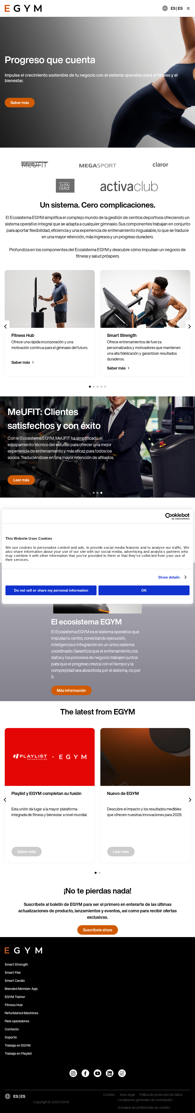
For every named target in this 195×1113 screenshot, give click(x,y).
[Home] (23, 8)
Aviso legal (127, 1095)
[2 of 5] (94, 387)
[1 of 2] (96, 873)
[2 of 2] (99, 873)
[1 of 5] (90, 387)
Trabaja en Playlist (18, 1053)
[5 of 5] (105, 387)
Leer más (21, 480)
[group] (50, 323)
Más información (71, 690)
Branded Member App (21, 988)
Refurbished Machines (21, 1012)
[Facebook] (85, 1073)
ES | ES (177, 8)
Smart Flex (13, 972)
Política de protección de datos (160, 1095)
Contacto (12, 1029)
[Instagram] (73, 1073)
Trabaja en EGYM (17, 1045)
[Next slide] (189, 326)
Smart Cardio (15, 980)
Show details (169, 577)
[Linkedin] (109, 1073)
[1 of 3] (94, 493)
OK (144, 590)
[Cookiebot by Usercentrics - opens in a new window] (169, 516)
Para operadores (17, 1020)
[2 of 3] (97, 493)
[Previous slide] (6, 326)
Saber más (19, 102)
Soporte (11, 1037)
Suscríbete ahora (97, 930)
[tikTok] (122, 1073)
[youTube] (97, 1073)
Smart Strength (16, 964)
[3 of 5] (97, 387)
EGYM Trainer (15, 996)
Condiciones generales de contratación (145, 1100)
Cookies (109, 1095)
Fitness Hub (14, 1004)
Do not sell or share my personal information (51, 590)
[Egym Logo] (23, 949)
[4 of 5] (101, 387)
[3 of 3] (101, 493)
